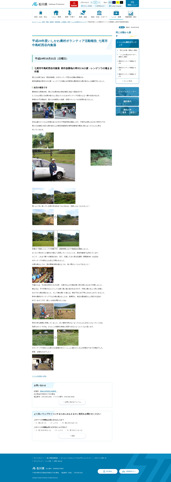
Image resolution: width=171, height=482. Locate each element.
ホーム (34, 22)
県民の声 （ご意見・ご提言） (127, 111)
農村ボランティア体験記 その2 (127, 62)
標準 (110, 2)
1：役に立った (41, 423)
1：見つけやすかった (43, 430)
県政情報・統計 (131, 17)
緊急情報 (74, 5)
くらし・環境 (56, 17)
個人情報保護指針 (52, 458)
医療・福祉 (83, 17)
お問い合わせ (58, 461)
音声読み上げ (100, 6)
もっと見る (128, 81)
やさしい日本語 (87, 6)
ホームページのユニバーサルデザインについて (76, 458)
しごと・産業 (116, 17)
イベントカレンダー (127, 91)
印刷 (123, 27)
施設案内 (127, 101)
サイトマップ (38, 461)
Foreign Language (116, 6)
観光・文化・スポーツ (99, 17)
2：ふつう (54, 423)
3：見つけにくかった (75, 430)
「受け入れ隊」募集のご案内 (128, 50)
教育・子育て (70, 17)
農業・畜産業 (50, 22)
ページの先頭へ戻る (39, 376)
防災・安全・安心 (40, 17)
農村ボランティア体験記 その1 (127, 75)
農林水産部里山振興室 (49, 391)
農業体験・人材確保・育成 (62, 22)
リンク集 (48, 461)
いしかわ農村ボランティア (78, 22)
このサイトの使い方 (100, 458)
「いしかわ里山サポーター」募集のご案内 (128, 56)
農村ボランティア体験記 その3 (127, 69)
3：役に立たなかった (70, 423)
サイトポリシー (39, 458)
